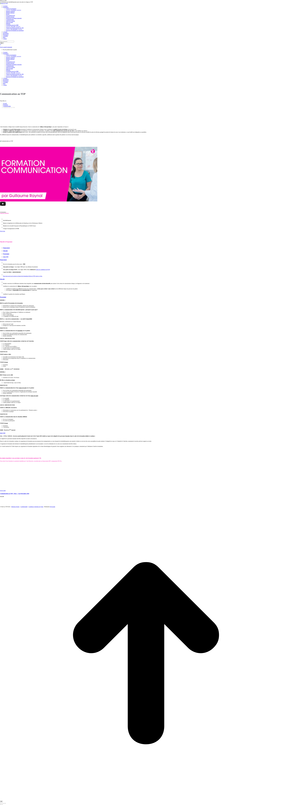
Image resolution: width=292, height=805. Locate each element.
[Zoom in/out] (5, 803)
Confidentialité (23, 506)
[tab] (6, 248)
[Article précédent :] (0, 804)
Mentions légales (15, 506)
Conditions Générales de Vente (35, 506)
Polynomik (52, 506)
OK (1, 801)
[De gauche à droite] (2, 804)
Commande (9, 47)
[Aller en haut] (146, 798)
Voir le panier (3, 47)
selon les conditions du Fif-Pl (43, 269)
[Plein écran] (3, 803)
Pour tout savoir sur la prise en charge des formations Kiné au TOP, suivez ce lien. (22, 276)
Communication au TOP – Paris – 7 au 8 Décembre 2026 (14, 493)
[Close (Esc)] (0, 803)
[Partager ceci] (2, 803)
